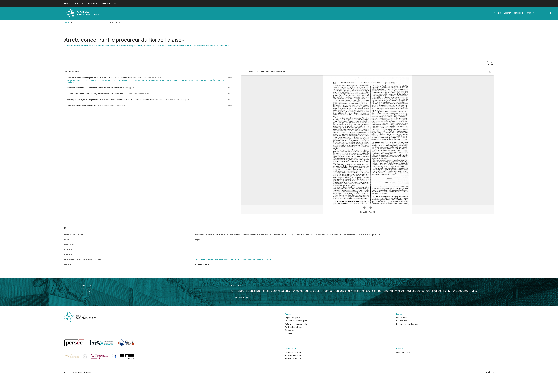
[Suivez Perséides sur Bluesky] (89, 291)
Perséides (92, 3)
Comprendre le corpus (294, 352)
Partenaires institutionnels (296, 324)
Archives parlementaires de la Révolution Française (89, 45)
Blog (115, 3)
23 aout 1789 (223, 45)
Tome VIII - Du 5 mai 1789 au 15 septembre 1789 (168, 45)
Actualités (289, 333)
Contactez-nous (403, 352)
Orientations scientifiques (296, 321)
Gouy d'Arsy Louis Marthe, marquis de (116, 80)
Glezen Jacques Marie (75, 80)
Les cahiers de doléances (407, 324)
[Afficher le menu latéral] (245, 72)
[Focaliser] (231, 78)
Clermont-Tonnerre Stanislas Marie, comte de (182, 80)
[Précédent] (364, 208)
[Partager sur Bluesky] (492, 65)
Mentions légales (82, 372)
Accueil (66, 22)
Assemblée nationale (204, 45)
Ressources (290, 330)
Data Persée (105, 3)
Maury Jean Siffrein (93, 80)
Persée (67, 3)
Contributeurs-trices (293, 327)
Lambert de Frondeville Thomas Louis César (148, 80)
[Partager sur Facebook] (488, 65)
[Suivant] (370, 208)
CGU (66, 372)
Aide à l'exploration (293, 355)
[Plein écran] (490, 72)
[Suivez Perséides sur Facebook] (82, 291)
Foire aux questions (293, 358)
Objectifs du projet (292, 318)
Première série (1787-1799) (130, 45)
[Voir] (183, 40)
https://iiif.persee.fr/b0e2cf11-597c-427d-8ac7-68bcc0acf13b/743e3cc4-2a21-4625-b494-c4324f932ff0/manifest (233, 259)
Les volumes (83, 23)
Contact (530, 13)
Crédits (490, 372)
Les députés (401, 321)
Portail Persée (79, 3)
